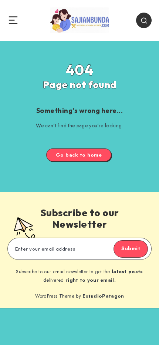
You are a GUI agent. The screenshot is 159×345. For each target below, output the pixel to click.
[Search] (144, 20)
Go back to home (79, 154)
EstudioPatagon (103, 295)
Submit (130, 248)
